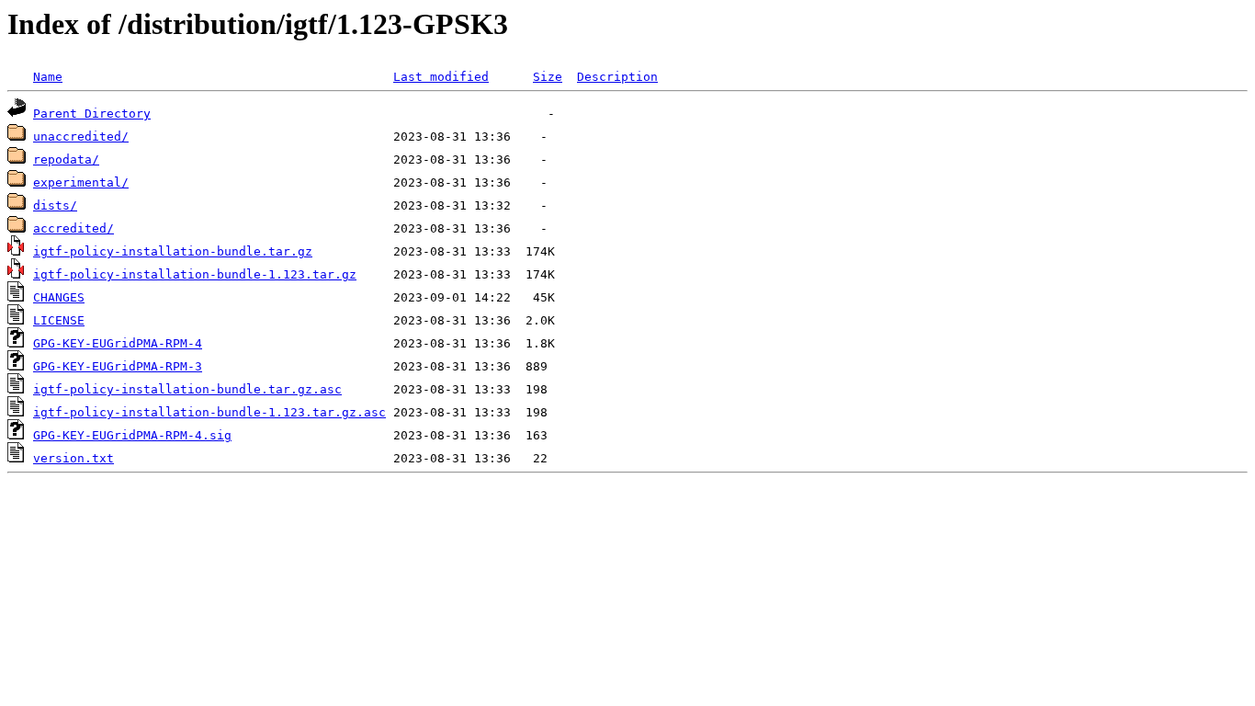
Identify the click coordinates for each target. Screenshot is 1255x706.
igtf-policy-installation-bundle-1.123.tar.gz (194, 274)
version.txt (73, 458)
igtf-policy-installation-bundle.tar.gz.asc (187, 389)
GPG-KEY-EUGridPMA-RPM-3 (117, 366)
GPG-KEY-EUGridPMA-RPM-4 (117, 343)
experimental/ (81, 182)
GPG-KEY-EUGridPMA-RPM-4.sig (132, 435)
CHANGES (59, 297)
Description (617, 77)
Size (547, 77)
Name (47, 77)
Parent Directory (92, 113)
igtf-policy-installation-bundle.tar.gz (172, 251)
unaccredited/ (81, 136)
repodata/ (66, 159)
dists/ (55, 205)
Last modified (441, 77)
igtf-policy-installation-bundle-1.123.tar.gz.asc (209, 412)
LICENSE (59, 320)
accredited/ (73, 228)
